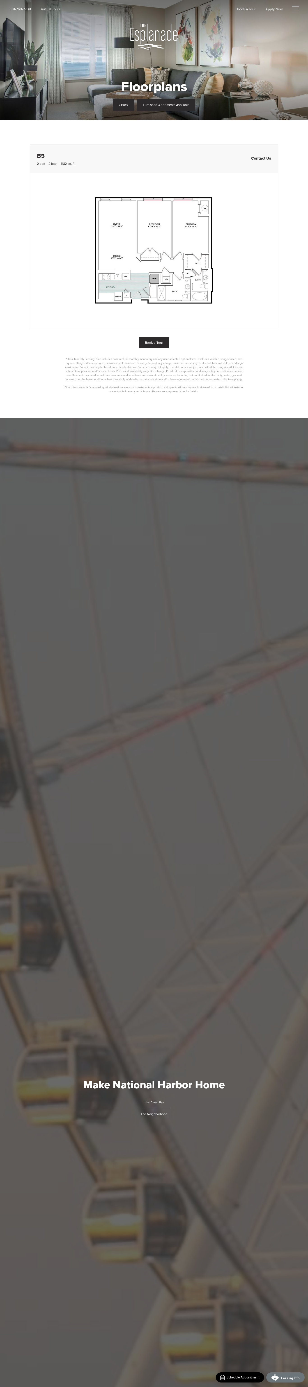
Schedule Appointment (243, 1377)
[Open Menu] (295, 9)
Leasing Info (290, 1378)
